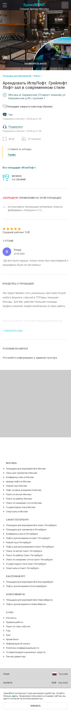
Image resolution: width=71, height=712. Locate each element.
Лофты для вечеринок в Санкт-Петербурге (28, 538)
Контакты (11, 617)
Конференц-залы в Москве (20, 477)
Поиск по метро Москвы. (19, 494)
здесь (15, 695)
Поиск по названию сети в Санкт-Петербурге (29, 559)
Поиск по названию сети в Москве (24, 502)
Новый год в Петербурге (18, 542)
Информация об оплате (18, 643)
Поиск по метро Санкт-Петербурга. (24, 550)
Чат (10, 114)
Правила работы (14, 622)
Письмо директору (16, 656)
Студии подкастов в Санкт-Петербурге (26, 563)
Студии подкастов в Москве (20, 507)
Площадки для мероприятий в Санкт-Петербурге (31, 525)
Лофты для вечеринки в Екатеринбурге (26, 586)
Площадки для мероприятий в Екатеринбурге (29, 581)
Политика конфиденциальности (22, 647)
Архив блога (12, 639)
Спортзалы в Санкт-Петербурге (22, 568)
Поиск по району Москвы (19, 498)
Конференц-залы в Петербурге (22, 533)
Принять (35, 705)
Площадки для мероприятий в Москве (26, 468)
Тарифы (12, 154)
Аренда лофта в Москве (18, 481)
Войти (65, 5)
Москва (44, 8)
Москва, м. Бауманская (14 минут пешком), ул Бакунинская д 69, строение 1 (36, 96)
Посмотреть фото (35, 63)
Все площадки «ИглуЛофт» (19, 167)
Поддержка (15, 126)
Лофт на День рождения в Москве (23, 490)
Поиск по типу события (18, 626)
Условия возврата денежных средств (25, 652)
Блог (8, 635)
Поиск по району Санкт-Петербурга (24, 555)
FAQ (8, 630)
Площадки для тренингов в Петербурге (26, 529)
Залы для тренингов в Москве (21, 472)
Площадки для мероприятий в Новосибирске (29, 599)
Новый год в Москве (16, 485)
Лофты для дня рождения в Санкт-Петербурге (30, 546)
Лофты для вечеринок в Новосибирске (26, 604)
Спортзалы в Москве (17, 511)
